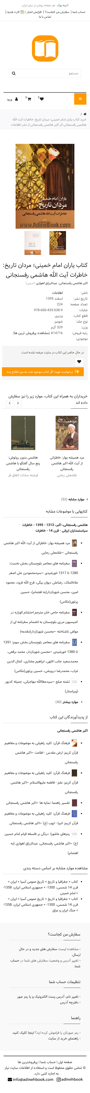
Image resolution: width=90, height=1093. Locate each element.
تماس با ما (45, 16)
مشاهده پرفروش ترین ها (31, 333)
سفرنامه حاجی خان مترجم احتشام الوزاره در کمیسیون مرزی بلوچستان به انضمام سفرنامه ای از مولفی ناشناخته (44, 622)
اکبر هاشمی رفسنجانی (73, 283)
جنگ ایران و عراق (63, 910)
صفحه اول (65, 1062)
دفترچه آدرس (69, 1002)
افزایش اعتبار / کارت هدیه (24, 12)
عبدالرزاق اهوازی (46, 283)
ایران (14, 882)
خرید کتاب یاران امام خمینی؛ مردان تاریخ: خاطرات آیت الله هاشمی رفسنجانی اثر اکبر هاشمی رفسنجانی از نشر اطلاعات (48, 122)
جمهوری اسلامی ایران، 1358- (23, 887)
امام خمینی (67, 893)
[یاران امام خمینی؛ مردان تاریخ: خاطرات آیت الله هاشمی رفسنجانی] (57, 243)
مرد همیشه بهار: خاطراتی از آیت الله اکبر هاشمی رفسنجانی (67, 463)
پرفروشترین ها (28, 1062)
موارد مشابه (76, 499)
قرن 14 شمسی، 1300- (62, 887)
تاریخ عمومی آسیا (32, 882)
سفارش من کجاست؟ (57, 12)
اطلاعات (57, 293)
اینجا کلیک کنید (23, 1033)
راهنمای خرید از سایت (63, 1038)
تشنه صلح (63, 682)
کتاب (74, 882)
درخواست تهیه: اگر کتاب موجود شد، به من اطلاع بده (40, 371)
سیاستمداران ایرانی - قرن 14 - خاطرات (62, 531)
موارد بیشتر (70, 702)
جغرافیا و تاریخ (58, 882)
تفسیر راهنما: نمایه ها (55, 803)
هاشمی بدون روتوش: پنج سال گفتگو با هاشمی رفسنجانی (23, 463)
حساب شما (78, 12)
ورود (10, 99)
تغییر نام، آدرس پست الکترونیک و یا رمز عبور (47, 997)
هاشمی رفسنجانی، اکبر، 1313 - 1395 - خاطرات (55, 525)
